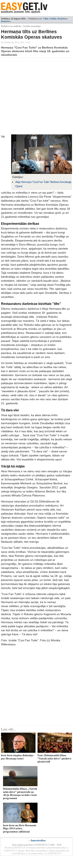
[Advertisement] (36, 96)
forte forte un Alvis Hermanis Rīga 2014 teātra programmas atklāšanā (19, 828)
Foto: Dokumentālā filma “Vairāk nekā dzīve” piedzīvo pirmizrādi (54, 758)
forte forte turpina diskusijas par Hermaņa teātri (17, 757)
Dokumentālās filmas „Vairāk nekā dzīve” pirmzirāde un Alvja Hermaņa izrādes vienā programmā (20, 793)
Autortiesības (38, 840)
